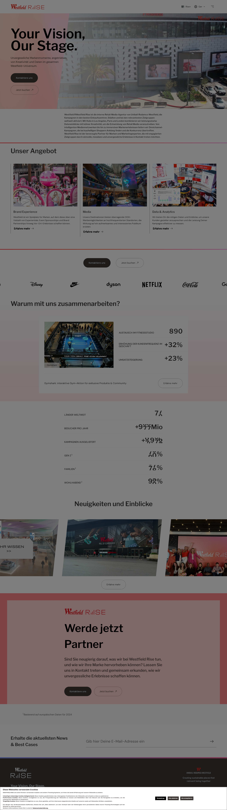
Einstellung (160, 798)
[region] (113, 798)
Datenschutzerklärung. (40, 808)
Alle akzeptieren (186, 798)
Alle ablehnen (173, 798)
